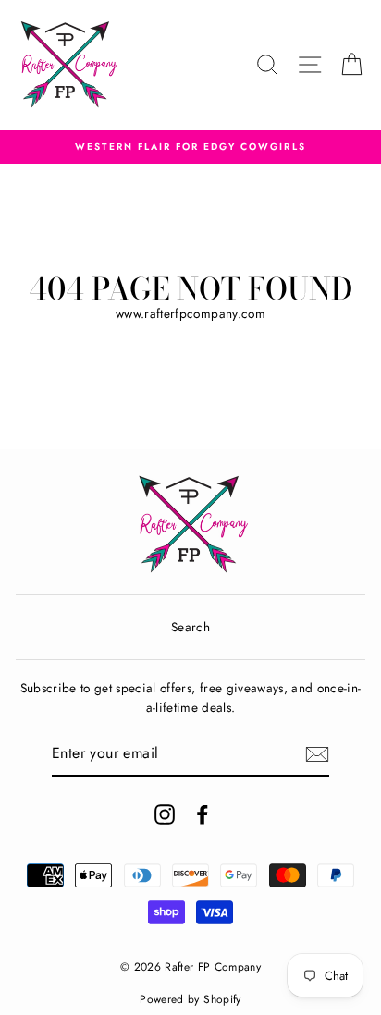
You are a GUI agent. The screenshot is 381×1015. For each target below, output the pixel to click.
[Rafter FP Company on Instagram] (164, 814)
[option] (190, 147)
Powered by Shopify (190, 999)
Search (190, 627)
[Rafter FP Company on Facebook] (202, 814)
